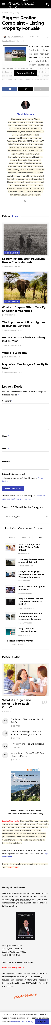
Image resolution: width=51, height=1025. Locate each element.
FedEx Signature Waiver (20, 641)
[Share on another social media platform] (41, 89)
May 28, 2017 (8, 315)
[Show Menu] (3, 4)
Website (5, 461)
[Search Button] (47, 4)
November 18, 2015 (10, 357)
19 (21, 266)
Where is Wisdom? (14, 352)
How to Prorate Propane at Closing (27, 744)
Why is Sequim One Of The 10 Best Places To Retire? (30, 601)
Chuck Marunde (17, 36)
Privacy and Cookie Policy (21, 1021)
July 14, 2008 (34, 36)
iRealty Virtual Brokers (21, 6)
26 (21, 330)
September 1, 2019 (10, 266)
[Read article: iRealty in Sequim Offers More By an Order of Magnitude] (25, 287)
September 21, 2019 (10, 372)
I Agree (42, 1021)
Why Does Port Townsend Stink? (27, 630)
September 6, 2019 (10, 330)
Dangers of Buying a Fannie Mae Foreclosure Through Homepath (31, 574)
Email (5, 448)
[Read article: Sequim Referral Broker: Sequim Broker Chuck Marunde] (25, 239)
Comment (7, 400)
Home (4, 13)
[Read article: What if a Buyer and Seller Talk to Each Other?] (25, 679)
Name (5, 436)
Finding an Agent (15, 13)
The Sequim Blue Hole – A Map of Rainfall (31, 560)
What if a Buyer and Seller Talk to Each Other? (29, 547)
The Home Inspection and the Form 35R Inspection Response (30, 616)
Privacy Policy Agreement (14, 474)
